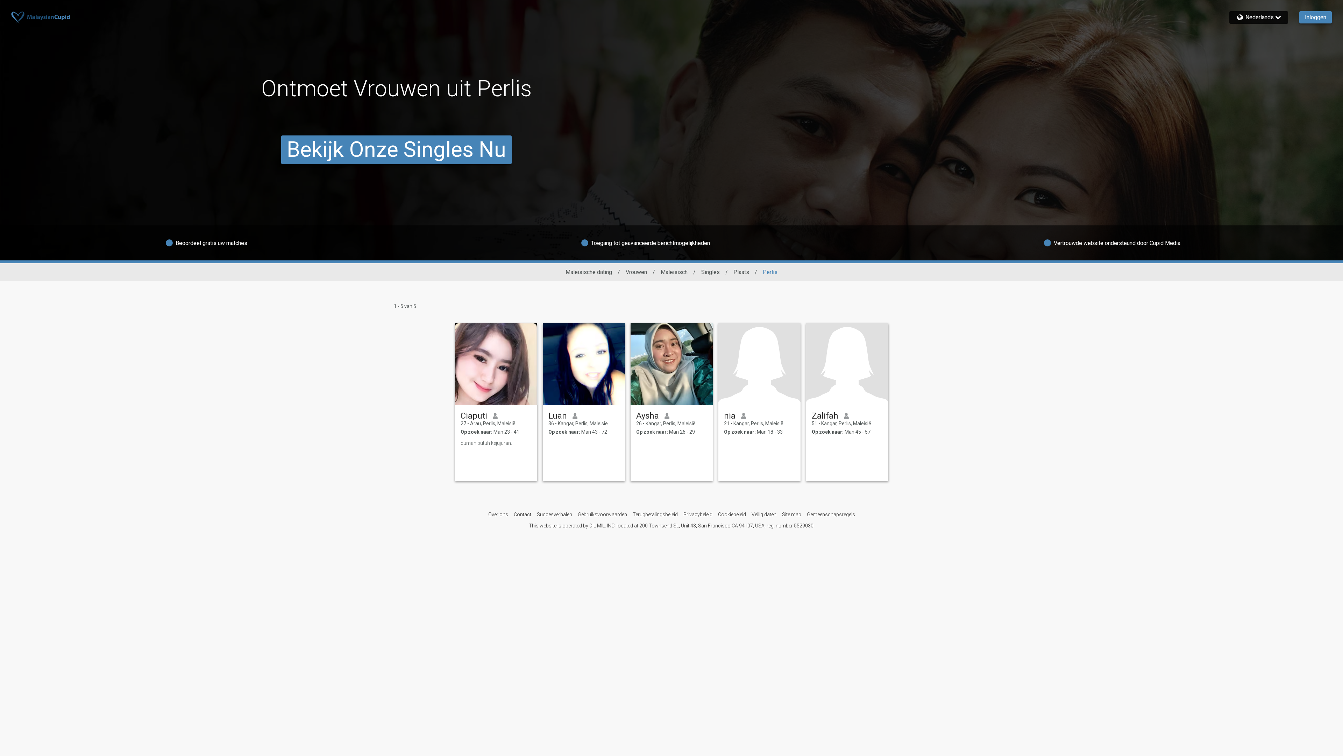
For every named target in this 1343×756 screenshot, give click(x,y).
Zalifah (825, 416)
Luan (557, 416)
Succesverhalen (554, 514)
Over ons (498, 514)
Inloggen (1315, 17)
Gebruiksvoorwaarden (602, 514)
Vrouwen (636, 272)
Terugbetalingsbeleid (655, 514)
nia (730, 416)
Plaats (741, 272)
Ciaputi (474, 416)
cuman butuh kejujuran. (486, 443)
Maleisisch (674, 272)
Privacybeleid (697, 514)
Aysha (647, 416)
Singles (710, 272)
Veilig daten (764, 514)
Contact (522, 514)
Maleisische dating (589, 272)
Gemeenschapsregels (831, 514)
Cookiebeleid (732, 514)
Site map (791, 514)
